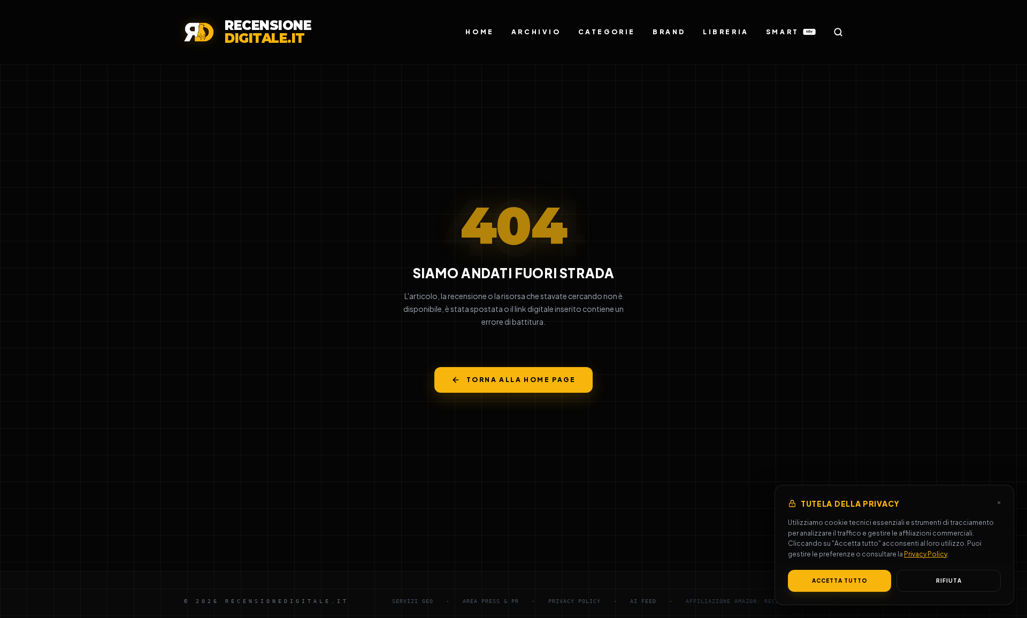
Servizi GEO (412, 601)
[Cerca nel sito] (838, 32)
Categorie (606, 32)
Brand (669, 32)
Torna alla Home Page (521, 380)
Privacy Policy (925, 554)
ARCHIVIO (536, 32)
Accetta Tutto (840, 580)
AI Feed (643, 601)
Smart (789, 32)
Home (479, 32)
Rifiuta (949, 580)
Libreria (726, 32)
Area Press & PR (491, 601)
